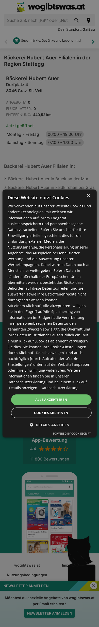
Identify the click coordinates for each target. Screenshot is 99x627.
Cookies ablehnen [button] (51, 412)
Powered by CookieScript (72, 433)
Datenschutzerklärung (59, 387)
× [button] (88, 195)
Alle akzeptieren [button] (51, 399)
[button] (49, 424)
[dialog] (50, 314)
